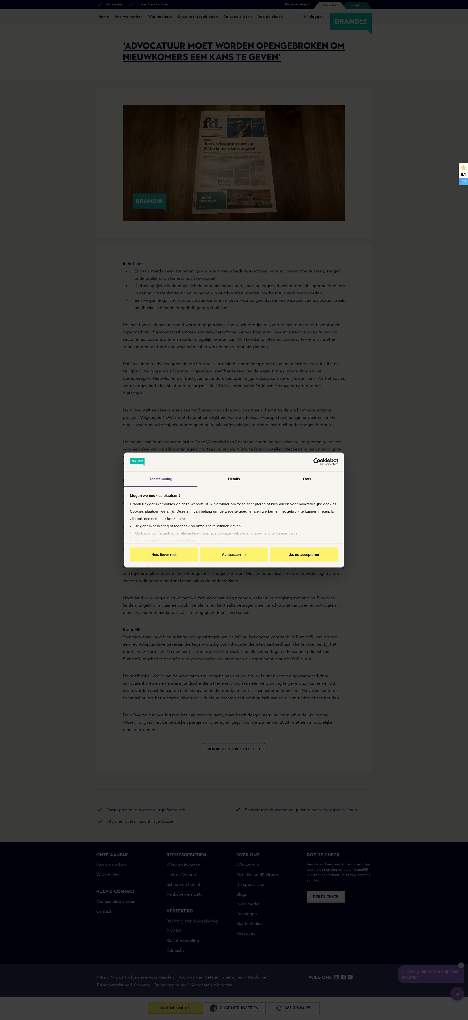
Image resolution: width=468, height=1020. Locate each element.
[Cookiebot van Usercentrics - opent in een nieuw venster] (317, 462)
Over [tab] (307, 479)
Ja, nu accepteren (304, 554)
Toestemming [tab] (160, 479)
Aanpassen (231, 554)
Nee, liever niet (163, 554)
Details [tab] (234, 479)
